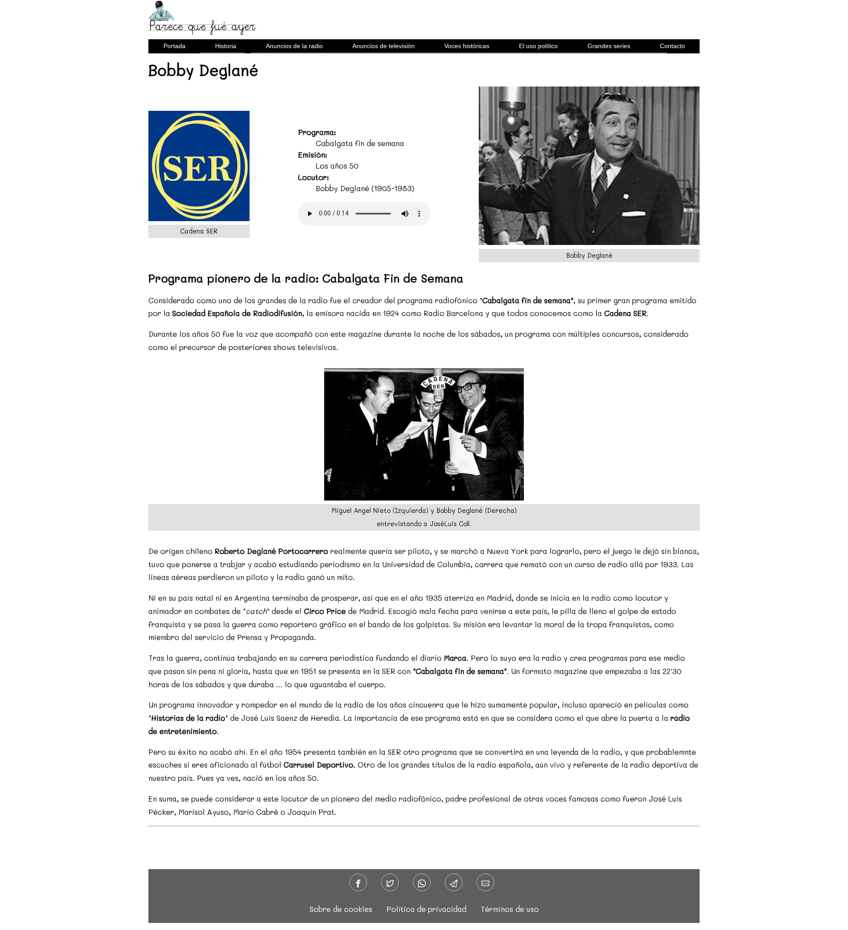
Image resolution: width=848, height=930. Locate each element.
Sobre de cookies (341, 909)
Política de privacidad (426, 909)
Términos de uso (510, 909)
